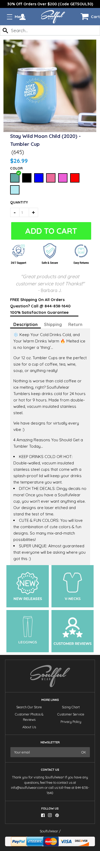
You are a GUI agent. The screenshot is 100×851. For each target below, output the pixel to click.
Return (75, 324)
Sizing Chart (71, 707)
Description (25, 324)
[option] (50, 4)
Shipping (53, 324)
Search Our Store (29, 707)
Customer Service (70, 714)
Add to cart (51, 231)
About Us (29, 727)
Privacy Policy (71, 722)
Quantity (16, 202)
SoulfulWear (49, 831)
